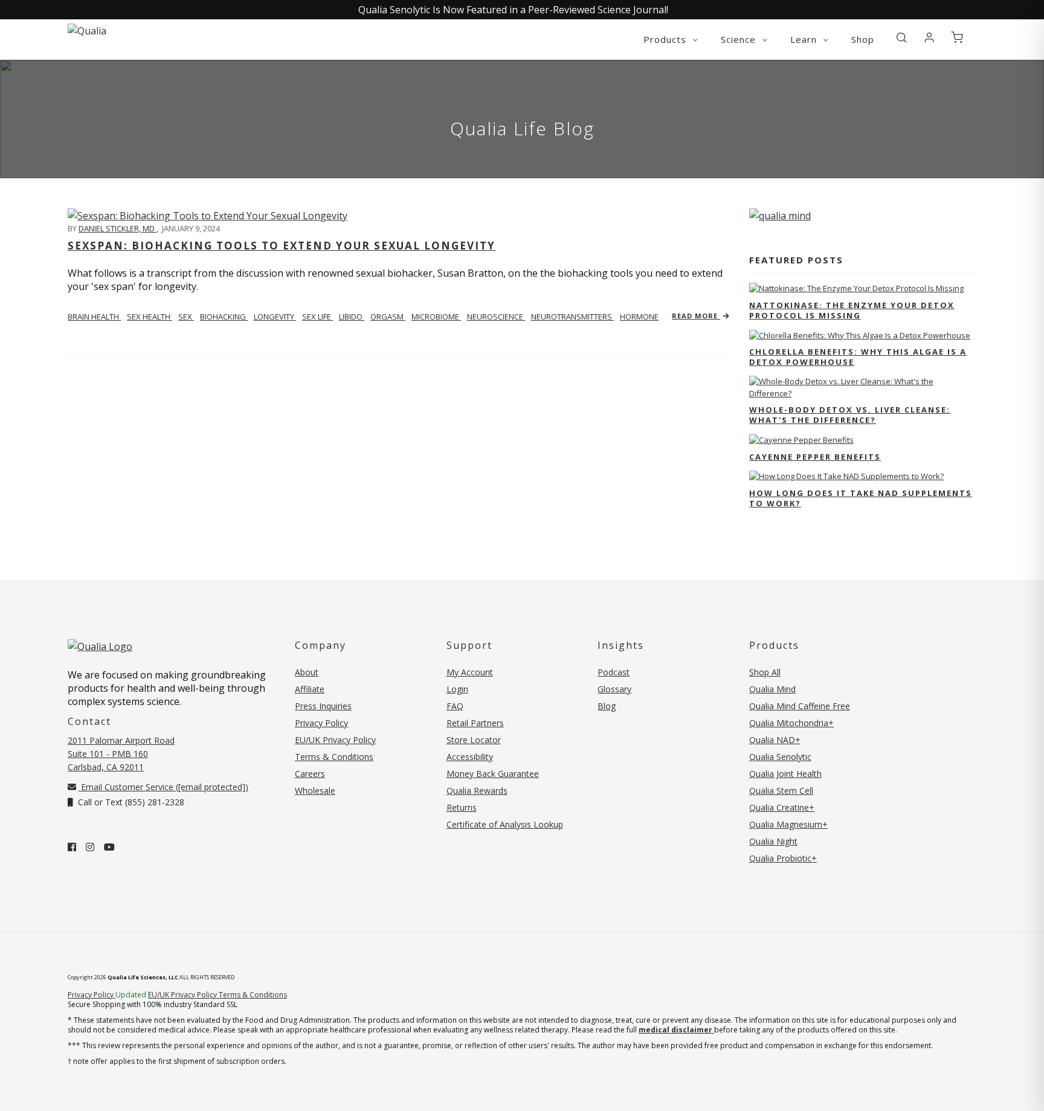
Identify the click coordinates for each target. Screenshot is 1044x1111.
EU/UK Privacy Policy (335, 739)
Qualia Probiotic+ (783, 858)
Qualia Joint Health (785, 773)
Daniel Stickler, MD (117, 228)
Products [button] (666, 39)
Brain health (94, 316)
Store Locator (473, 739)
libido (351, 316)
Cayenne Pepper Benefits (815, 456)
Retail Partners (475, 723)
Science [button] (740, 39)
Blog (607, 706)
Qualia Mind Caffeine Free (799, 706)
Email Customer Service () (163, 787)
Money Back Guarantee (492, 773)
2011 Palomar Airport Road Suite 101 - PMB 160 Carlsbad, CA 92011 (121, 754)
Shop (862, 39)
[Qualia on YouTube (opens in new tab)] (109, 847)
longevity (275, 316)
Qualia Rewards (476, 790)
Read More (696, 315)
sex (186, 316)
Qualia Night (773, 841)
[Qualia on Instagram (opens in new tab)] (90, 847)
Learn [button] (805, 39)
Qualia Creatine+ (781, 807)
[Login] (929, 38)
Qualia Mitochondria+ (791, 723)
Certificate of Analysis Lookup (504, 824)
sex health (149, 316)
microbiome (436, 316)
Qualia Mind (772, 689)
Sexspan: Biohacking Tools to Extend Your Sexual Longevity (281, 246)
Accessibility (469, 756)
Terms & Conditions (334, 756)
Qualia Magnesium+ (788, 824)
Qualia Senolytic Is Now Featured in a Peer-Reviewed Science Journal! (513, 9)
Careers (310, 773)
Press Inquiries (323, 706)
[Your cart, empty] (957, 38)
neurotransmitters (572, 316)
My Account (469, 672)
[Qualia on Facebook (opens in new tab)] (72, 847)
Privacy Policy (321, 723)
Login (457, 689)
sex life (317, 316)
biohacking (224, 316)
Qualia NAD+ (775, 739)
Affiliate (309, 689)
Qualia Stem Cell (781, 790)
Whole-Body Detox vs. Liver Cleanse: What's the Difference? (849, 414)
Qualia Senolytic (780, 756)
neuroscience (496, 316)
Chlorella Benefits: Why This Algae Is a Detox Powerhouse (858, 356)
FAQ (454, 706)
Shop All (765, 672)
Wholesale (315, 790)
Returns (461, 807)
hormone (639, 316)
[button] (901, 38)
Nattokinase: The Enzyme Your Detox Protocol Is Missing (852, 310)
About (306, 672)
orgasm (387, 316)
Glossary (614, 689)
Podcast (614, 672)
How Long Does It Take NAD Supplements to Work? (860, 498)
